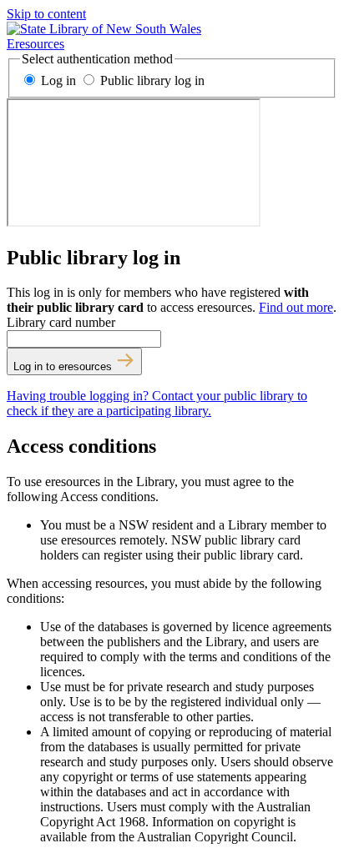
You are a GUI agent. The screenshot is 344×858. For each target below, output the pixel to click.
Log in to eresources (64, 366)
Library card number (61, 322)
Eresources (35, 44)
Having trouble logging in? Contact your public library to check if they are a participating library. (157, 403)
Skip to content (46, 14)
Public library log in (151, 80)
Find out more (296, 307)
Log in (58, 80)
